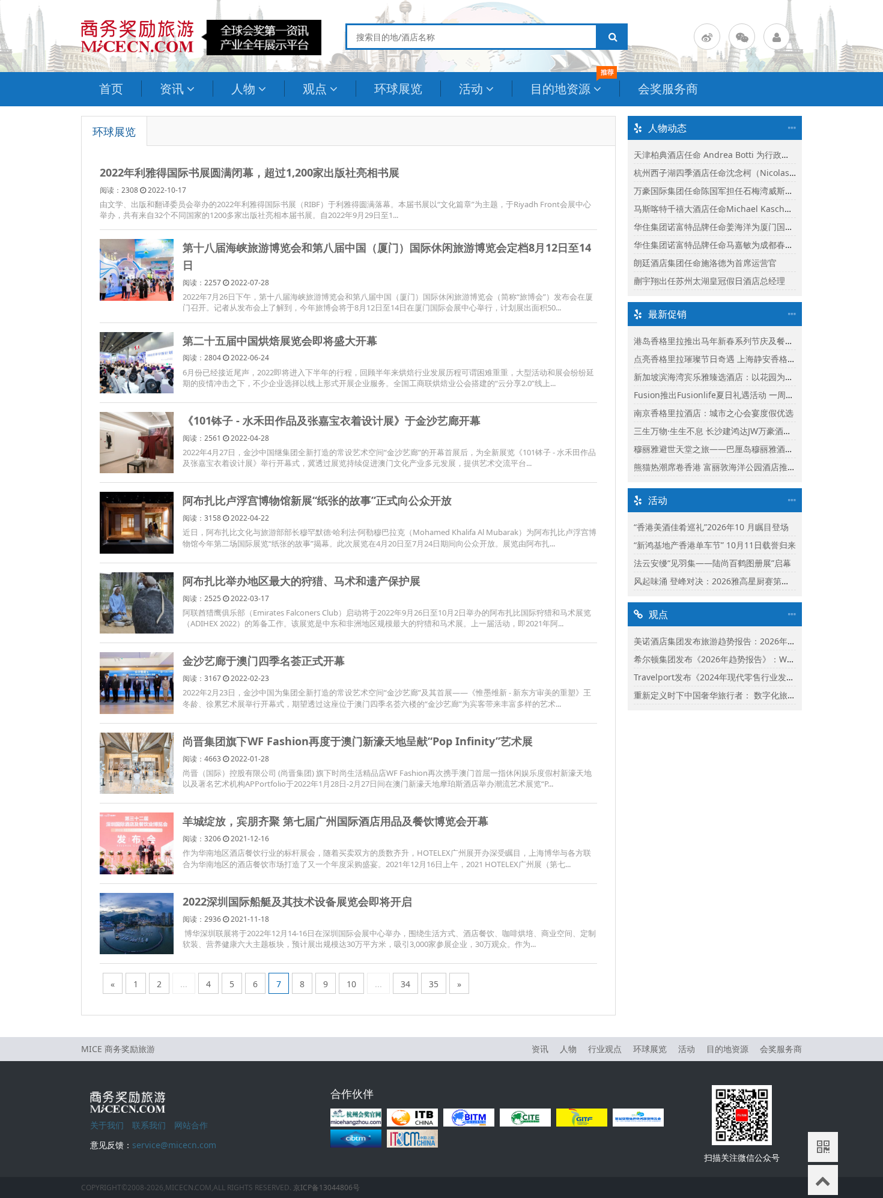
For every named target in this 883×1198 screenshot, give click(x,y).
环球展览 (398, 88)
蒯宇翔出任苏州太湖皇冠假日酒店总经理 (709, 280)
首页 (111, 88)
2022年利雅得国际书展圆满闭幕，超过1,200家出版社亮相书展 (249, 172)
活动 (471, 88)
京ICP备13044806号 (326, 1187)
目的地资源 (560, 88)
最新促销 (667, 314)
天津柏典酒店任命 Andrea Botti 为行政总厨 (716, 154)
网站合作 (191, 1125)
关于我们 (107, 1125)
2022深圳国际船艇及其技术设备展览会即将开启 (297, 901)
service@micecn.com (174, 1145)
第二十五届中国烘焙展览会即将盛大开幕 (280, 340)
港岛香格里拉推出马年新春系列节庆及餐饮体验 (722, 340)
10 (351, 984)
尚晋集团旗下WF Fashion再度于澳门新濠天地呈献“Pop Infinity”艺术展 (358, 741)
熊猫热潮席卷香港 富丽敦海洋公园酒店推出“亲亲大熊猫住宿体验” (756, 467)
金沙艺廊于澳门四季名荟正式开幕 (264, 660)
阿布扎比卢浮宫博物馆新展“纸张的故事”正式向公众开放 (317, 500)
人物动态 (667, 128)
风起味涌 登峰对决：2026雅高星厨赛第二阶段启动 (729, 581)
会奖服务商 (668, 88)
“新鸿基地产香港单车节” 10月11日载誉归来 (715, 545)
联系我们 (149, 1125)
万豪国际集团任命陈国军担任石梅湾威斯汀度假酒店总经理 (743, 190)
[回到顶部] (823, 1180)
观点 (315, 88)
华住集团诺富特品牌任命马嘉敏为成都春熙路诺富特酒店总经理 (751, 244)
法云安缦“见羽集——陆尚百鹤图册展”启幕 (712, 563)
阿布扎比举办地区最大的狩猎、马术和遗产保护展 (301, 580)
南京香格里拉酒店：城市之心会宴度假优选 (713, 413)
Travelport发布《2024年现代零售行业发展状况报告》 (735, 677)
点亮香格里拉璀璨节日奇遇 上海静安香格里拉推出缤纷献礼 (744, 359)
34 (405, 984)
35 (433, 984)
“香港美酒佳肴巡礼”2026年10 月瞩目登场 (711, 527)
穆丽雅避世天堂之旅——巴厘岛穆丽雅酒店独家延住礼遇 (739, 449)
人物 (243, 88)
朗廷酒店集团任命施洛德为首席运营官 (705, 262)
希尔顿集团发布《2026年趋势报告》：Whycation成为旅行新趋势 (757, 659)
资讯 (172, 88)
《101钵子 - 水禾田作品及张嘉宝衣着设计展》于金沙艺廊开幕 (332, 420)
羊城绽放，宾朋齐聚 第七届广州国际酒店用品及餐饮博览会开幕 (335, 821)
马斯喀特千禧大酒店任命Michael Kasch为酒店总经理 (734, 208)
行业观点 (605, 1048)
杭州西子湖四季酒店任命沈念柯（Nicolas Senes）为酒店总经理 (754, 172)
